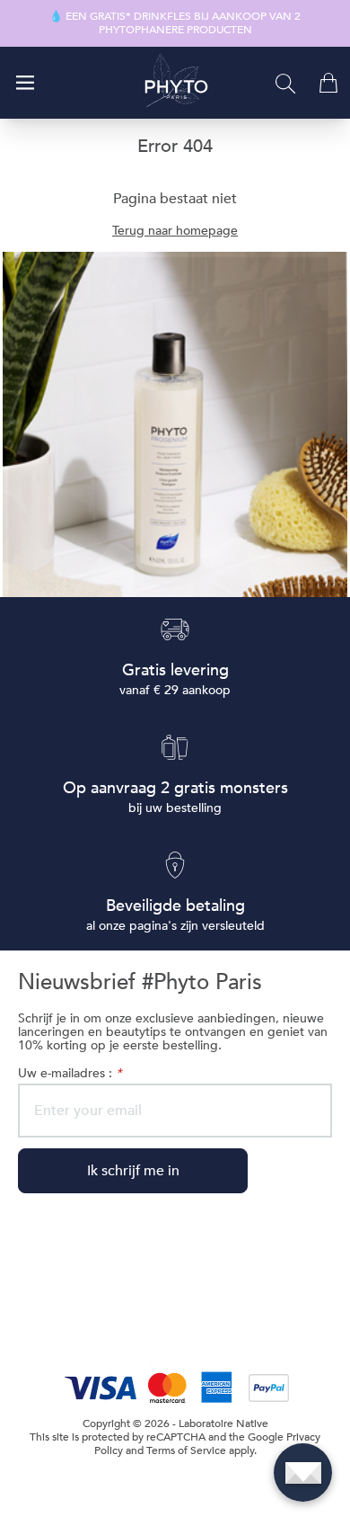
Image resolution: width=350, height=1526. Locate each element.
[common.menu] (25, 82)
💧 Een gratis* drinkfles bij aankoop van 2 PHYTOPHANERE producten (175, 23)
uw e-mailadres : (69, 1073)
